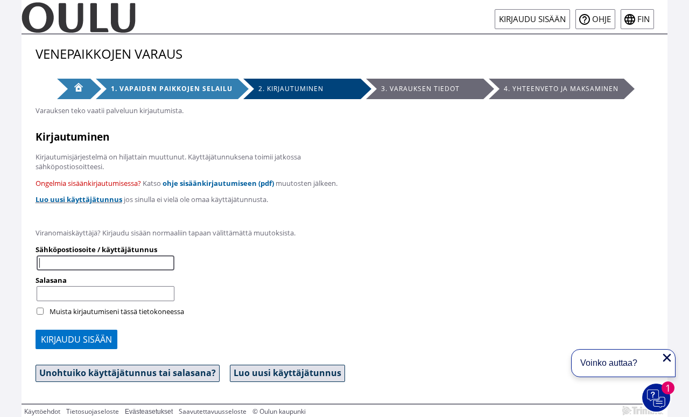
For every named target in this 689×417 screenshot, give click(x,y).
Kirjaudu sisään (532, 19)
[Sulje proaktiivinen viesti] (667, 357)
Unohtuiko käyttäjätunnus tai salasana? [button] (127, 373)
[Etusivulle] (79, 16)
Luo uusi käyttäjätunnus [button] (287, 373)
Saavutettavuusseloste (213, 411)
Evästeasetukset (149, 411)
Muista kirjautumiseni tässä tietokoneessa (117, 311)
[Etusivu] (73, 89)
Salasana (51, 280)
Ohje (601, 19)
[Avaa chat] (657, 398)
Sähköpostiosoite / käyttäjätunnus (96, 249)
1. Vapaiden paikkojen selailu (172, 88)
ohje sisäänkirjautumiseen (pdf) (218, 183)
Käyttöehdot (42, 411)
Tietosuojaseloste (92, 411)
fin (643, 19)
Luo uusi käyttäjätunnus (79, 199)
